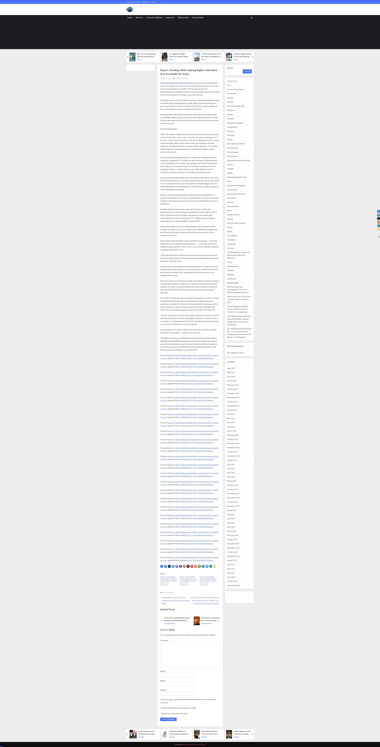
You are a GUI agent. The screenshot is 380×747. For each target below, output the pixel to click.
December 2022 (233, 544)
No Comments (183, 78)
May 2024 (231, 473)
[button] (161, 566)
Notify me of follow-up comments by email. (179, 708)
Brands (230, 114)
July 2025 (231, 414)
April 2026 (231, 376)
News (139, 60)
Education (231, 135)
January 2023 (232, 539)
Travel (229, 262)
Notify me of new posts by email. (175, 713)
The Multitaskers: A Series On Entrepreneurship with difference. (238, 255)
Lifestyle (230, 202)
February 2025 (233, 435)
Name (163, 671)
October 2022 (232, 552)
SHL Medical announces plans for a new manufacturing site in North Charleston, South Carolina (179, 619)
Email (153, 2)
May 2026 (231, 372)
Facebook (130, 2)
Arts (228, 85)
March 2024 (231, 481)
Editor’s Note (183, 17)
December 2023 (233, 493)
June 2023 (231, 519)
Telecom (230, 248)
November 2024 (233, 447)
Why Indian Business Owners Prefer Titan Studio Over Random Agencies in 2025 (177, 732)
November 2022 (233, 548)
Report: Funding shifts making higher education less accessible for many (168, 579)
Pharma (230, 219)
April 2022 (231, 577)
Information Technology (236, 185)
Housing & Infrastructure (237, 177)
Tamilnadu (231, 240)
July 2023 (231, 514)
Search (230, 68)
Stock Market (232, 236)
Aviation (230, 98)
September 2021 (233, 585)
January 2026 (232, 389)
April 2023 (231, 527)
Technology (231, 244)
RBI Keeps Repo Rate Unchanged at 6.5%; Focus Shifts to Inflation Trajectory (238, 289)
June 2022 (231, 569)
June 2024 (231, 468)
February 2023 (233, 535)
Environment (232, 156)
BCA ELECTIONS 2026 (236, 106)
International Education (236, 194)
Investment (231, 198)
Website (163, 690)
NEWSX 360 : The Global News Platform (197, 358)
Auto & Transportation (235, 89)
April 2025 (231, 427)
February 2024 (233, 485)
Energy (230, 139)
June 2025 (231, 418)
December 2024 (233, 443)
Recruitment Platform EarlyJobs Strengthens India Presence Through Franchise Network (243, 732)
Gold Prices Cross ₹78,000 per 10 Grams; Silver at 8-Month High (238, 299)
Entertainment (232, 148)
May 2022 (231, 573)
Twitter (137, 2)
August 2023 (232, 510)
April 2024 (231, 477)
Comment (164, 640)
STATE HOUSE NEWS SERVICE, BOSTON (177, 83)
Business (230, 119)
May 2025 (231, 422)
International (232, 190)
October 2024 (232, 452)
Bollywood (231, 110)
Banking (230, 102)
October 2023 (232, 502)
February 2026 (233, 385)
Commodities (232, 127)
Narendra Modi (233, 206)
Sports (229, 231)
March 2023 (231, 531)
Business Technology (235, 123)
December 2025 (233, 393)
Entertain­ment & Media (236, 144)
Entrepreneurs (233, 152)
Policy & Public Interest (236, 223)
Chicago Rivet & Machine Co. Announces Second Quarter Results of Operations (207, 619)
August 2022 (232, 560)
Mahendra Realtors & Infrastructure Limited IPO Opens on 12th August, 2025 (147, 732)
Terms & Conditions (154, 17)
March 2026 (231, 381)
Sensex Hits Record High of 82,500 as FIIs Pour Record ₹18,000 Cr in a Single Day (237, 309)
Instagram (146, 2)
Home (129, 17)
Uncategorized (168, 592)
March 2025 (231, 431)
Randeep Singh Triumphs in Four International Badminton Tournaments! (211, 55)
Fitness (230, 165)
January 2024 (232, 489)
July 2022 (231, 564)
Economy (230, 131)
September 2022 (233, 556)
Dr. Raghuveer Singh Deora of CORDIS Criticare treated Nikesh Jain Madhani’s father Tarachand (147, 55)
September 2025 (233, 406)
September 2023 (233, 506)
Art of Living (232, 81)
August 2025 (232, 410)
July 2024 (231, 464)
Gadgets (230, 169)
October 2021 (232, 581)
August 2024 (232, 460)
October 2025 (232, 402)
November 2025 (233, 397)
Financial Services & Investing (238, 160)
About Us (139, 17)
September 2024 (233, 456)
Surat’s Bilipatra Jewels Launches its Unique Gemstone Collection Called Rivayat (210, 732)
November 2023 (233, 498)
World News (231, 279)
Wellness (230, 275)
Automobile (231, 94)
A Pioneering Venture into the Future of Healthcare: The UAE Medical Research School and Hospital (179, 55)
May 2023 (231, 523)
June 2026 (231, 368)
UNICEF (230, 270)
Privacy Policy (198, 17)
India (229, 181)
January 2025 (232, 439)
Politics (230, 227)
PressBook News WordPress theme (194, 744)
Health (229, 173)
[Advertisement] (190, 35)
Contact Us (170, 17)
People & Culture (233, 215)
